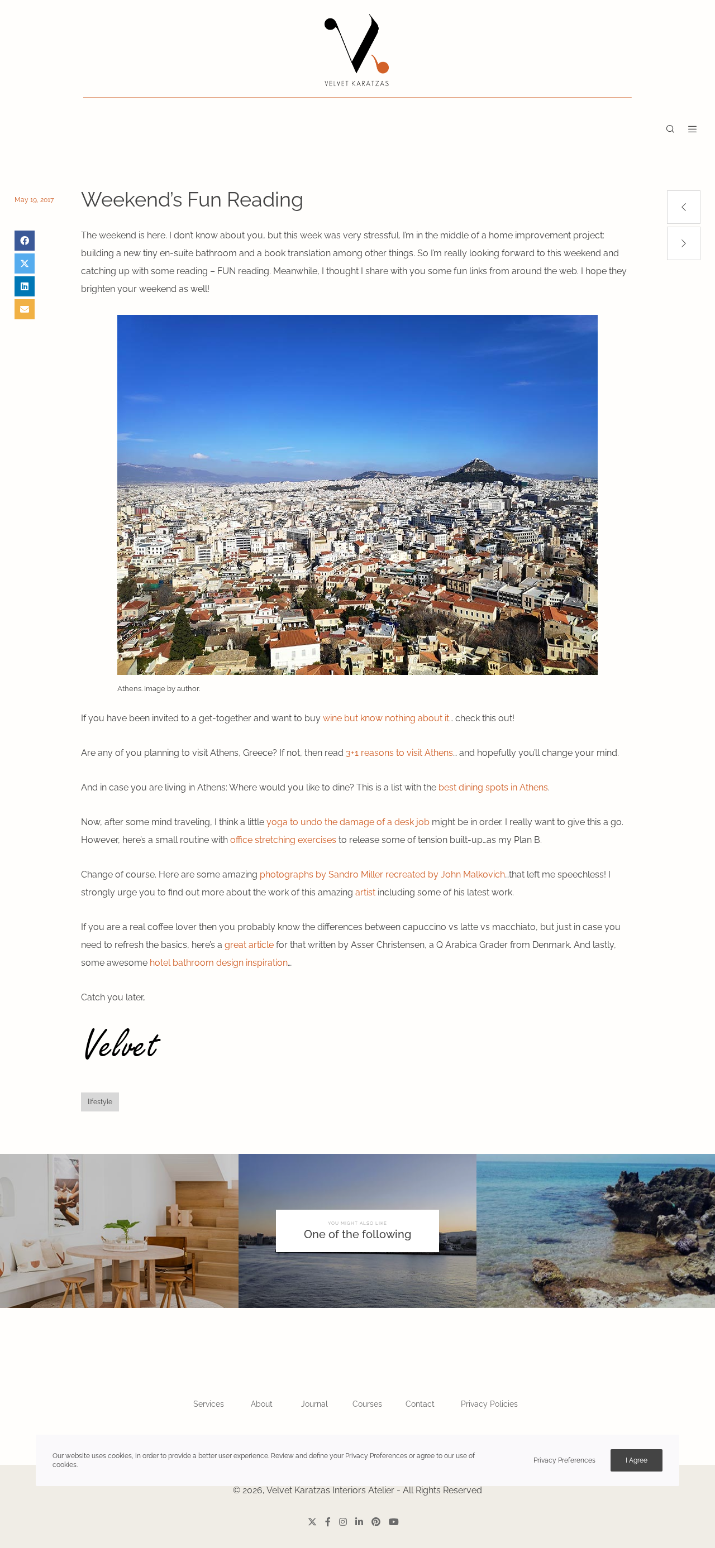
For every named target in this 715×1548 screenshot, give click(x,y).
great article (249, 945)
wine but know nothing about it (386, 718)
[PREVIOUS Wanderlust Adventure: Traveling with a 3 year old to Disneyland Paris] (683, 207)
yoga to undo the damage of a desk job (348, 822)
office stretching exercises (283, 840)
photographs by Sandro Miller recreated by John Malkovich (382, 874)
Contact (420, 1404)
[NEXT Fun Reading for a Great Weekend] (683, 243)
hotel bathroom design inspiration (219, 962)
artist (365, 892)
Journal (314, 1404)
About (262, 1404)
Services (208, 1404)
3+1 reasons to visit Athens (399, 752)
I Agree (636, 1460)
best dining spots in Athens (493, 787)
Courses (367, 1404)
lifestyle (100, 1102)
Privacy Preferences (564, 1460)
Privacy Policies (489, 1404)
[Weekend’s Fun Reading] (25, 241)
